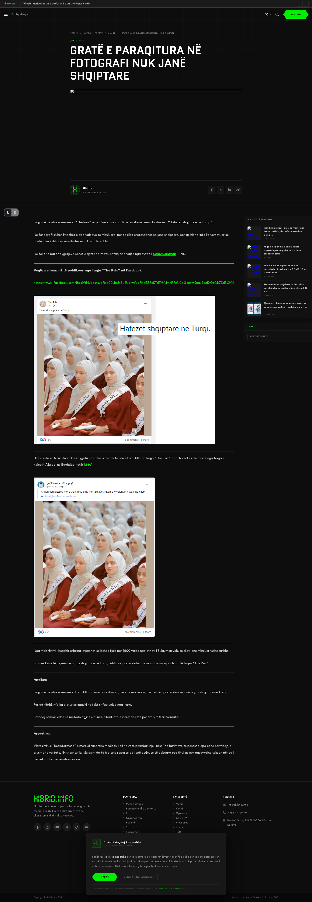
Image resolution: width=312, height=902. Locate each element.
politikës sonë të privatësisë (172, 889)
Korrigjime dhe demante (139, 809)
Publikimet (131, 832)
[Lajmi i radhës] (306, 4)
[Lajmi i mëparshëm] (300, 4)
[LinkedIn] (229, 190)
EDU (177, 832)
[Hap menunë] (5, 14)
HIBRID (87, 188)
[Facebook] (211, 190)
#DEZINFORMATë (259, 336)
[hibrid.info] (53, 798)
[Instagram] (47, 827)
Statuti (129, 827)
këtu (87, 464)
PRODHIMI (74, 33)
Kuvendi (129, 823)
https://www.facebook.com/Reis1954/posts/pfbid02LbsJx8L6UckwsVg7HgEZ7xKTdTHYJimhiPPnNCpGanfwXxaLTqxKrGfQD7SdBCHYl (134, 283)
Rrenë (178, 827)
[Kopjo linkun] (238, 190)
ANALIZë (111, 33)
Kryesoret (180, 823)
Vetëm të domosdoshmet (139, 877)
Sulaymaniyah (164, 254)
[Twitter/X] (220, 190)
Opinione (180, 813)
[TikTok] (76, 827)
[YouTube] (57, 827)
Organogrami (133, 818)
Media (178, 804)
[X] (67, 827)
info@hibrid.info (238, 805)
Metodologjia (133, 804)
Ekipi (127, 813)
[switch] (11, 212)
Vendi (178, 809)
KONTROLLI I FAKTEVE (93, 33)
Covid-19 (180, 818)
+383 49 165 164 (238, 813)
